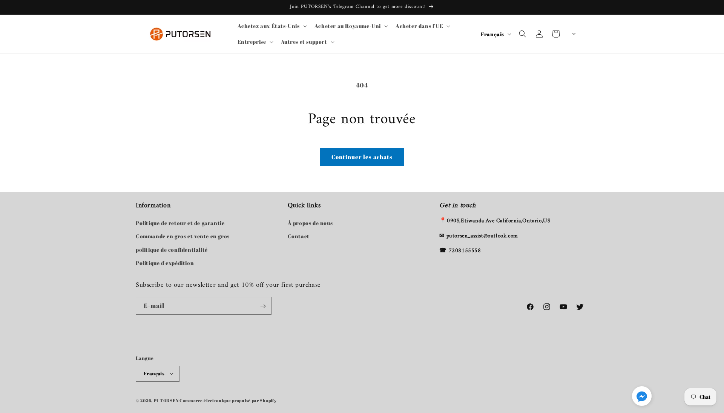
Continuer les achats (362, 157)
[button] (271, 26)
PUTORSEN (166, 400)
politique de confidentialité (172, 249)
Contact (299, 236)
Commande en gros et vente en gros (183, 236)
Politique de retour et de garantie (180, 223)
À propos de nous (310, 223)
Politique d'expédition (165, 262)
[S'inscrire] (263, 306)
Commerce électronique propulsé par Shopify (227, 400)
